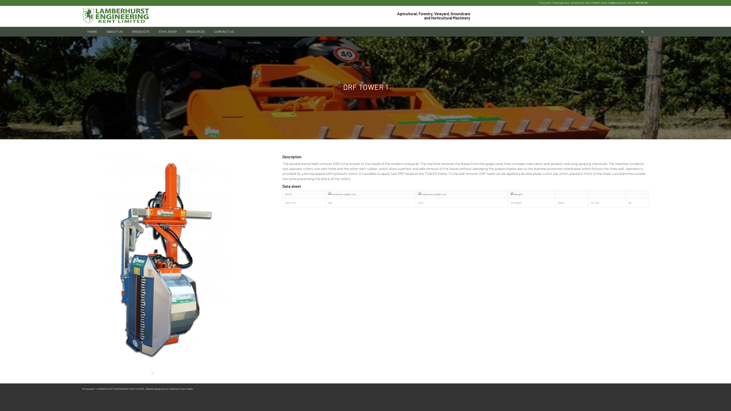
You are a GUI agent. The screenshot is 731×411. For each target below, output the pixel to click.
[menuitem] (92, 32)
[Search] (642, 32)
